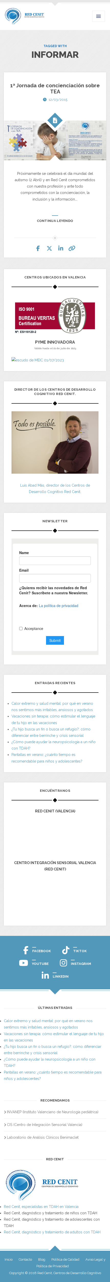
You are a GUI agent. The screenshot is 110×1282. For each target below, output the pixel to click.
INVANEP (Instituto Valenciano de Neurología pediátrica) (52, 1112)
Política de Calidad (65, 1259)
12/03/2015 (58, 100)
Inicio (9, 1259)
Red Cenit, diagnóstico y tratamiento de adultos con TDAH (52, 1232)
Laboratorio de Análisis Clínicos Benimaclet (43, 1137)
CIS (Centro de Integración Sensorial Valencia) (44, 1125)
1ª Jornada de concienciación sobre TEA (55, 88)
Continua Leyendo (55, 221)
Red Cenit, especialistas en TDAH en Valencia (41, 1207)
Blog (41, 1259)
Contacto (25, 1259)
